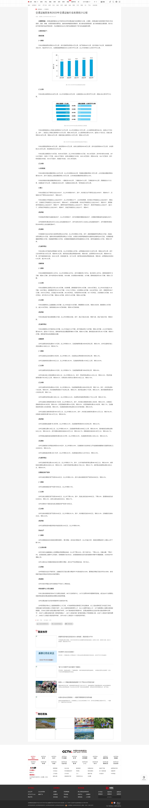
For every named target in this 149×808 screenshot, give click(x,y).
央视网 (55, 791)
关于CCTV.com (31, 794)
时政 (35, 1)
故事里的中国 (114, 768)
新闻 (41, 1)
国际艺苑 (90, 773)
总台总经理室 (41, 791)
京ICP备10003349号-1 (60, 805)
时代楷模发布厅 (68, 771)
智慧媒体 (100, 794)
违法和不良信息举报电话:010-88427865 (79, 802)
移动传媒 (55, 797)
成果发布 (119, 791)
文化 (53, 5)
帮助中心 (66, 797)
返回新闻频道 (58, 623)
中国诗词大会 (79, 776)
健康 (66, 5)
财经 (55, 1)
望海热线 (144, 779)
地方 (29, 5)
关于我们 (100, 791)
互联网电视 (66, 791)
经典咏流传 (90, 768)
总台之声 (30, 791)
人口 (77, 773)
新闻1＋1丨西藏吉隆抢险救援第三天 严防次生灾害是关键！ (76, 682)
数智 (82, 5)
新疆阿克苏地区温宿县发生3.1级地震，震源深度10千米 (75, 636)
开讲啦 (77, 771)
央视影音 (55, 794)
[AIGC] (103, 2)
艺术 (78, 5)
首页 (31, 1)
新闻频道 (40, 9)
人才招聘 (88, 797)
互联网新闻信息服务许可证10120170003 (36, 802)
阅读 (74, 5)
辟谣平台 (80, 794)
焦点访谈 (67, 768)
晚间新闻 (78, 768)
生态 (39, 5)
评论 (46, 1)
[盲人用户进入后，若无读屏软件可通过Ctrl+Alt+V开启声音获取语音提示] (110, 2)
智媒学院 (109, 791)
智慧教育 (119, 794)
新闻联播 (55, 768)
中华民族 (113, 773)
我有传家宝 (90, 771)
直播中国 (73, 1)
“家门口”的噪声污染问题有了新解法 (69, 667)
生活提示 (101, 773)
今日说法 (55, 771)
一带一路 (44, 5)
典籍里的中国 (68, 776)
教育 (63, 1)
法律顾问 (88, 794)
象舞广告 (40, 794)
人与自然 (55, 773)
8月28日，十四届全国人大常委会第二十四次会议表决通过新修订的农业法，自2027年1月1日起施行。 (82, 655)
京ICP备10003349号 (50, 805)
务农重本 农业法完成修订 (66, 652)
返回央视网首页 (43, 623)
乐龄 (70, 5)
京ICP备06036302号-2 (41, 805)
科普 (62, 5)
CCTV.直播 (85, 1)
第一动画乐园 (102, 771)
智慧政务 (109, 794)
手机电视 (66, 794)
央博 (49, 5)
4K (78, 1)
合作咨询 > (109, 797)
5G (85, 5)
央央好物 (95, 5)
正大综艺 (67, 773)
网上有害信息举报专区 (83, 791)
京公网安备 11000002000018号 (74, 805)
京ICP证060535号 (32, 805)
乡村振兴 (34, 5)
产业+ (89, 5)
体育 (59, 1)
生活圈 (89, 776)
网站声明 (30, 797)
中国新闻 (46, 9)
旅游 (57, 5)
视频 (50, 1)
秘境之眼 (55, 776)
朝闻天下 (32, 772)
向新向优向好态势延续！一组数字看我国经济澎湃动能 (75, 697)
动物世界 (113, 771)
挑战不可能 (102, 768)
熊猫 (68, 1)
